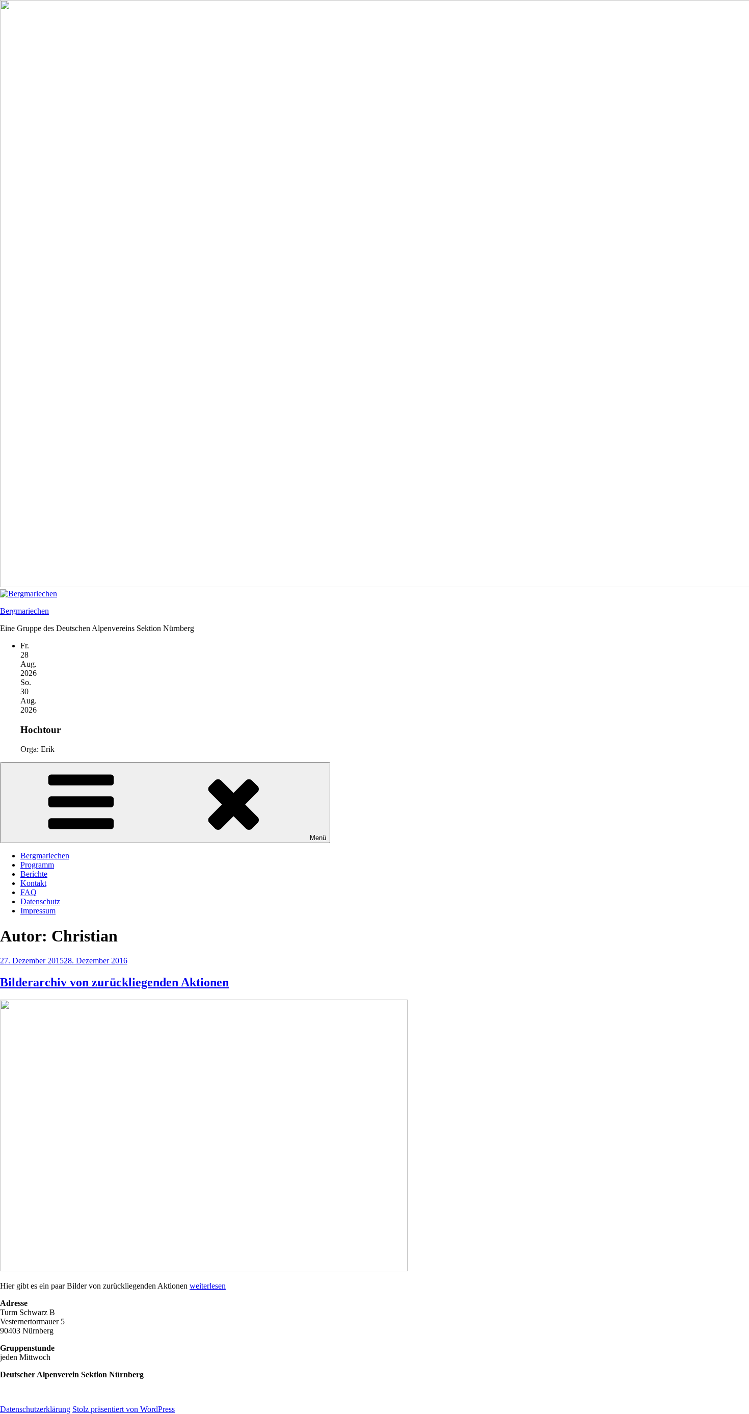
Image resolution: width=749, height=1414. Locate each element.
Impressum (38, 910)
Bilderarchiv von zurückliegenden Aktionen (114, 982)
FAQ (28, 892)
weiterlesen (208, 1285)
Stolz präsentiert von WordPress (123, 1409)
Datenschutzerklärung (35, 1409)
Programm (37, 864)
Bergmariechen (24, 611)
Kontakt (33, 883)
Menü (318, 838)
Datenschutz (40, 901)
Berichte (33, 874)
